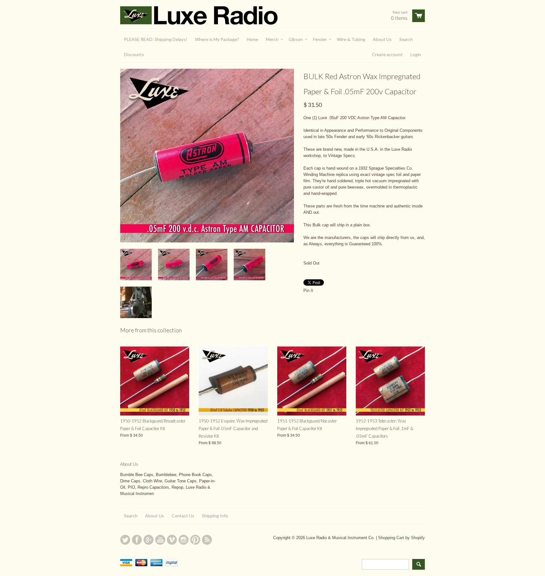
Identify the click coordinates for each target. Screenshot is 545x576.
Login (415, 54)
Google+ (149, 540)
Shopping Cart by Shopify (401, 537)
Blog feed (207, 540)
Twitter (125, 540)
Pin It (308, 290)
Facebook (137, 540)
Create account (387, 54)
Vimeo (172, 540)
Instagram (184, 540)
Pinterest (195, 540)
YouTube (160, 540)
